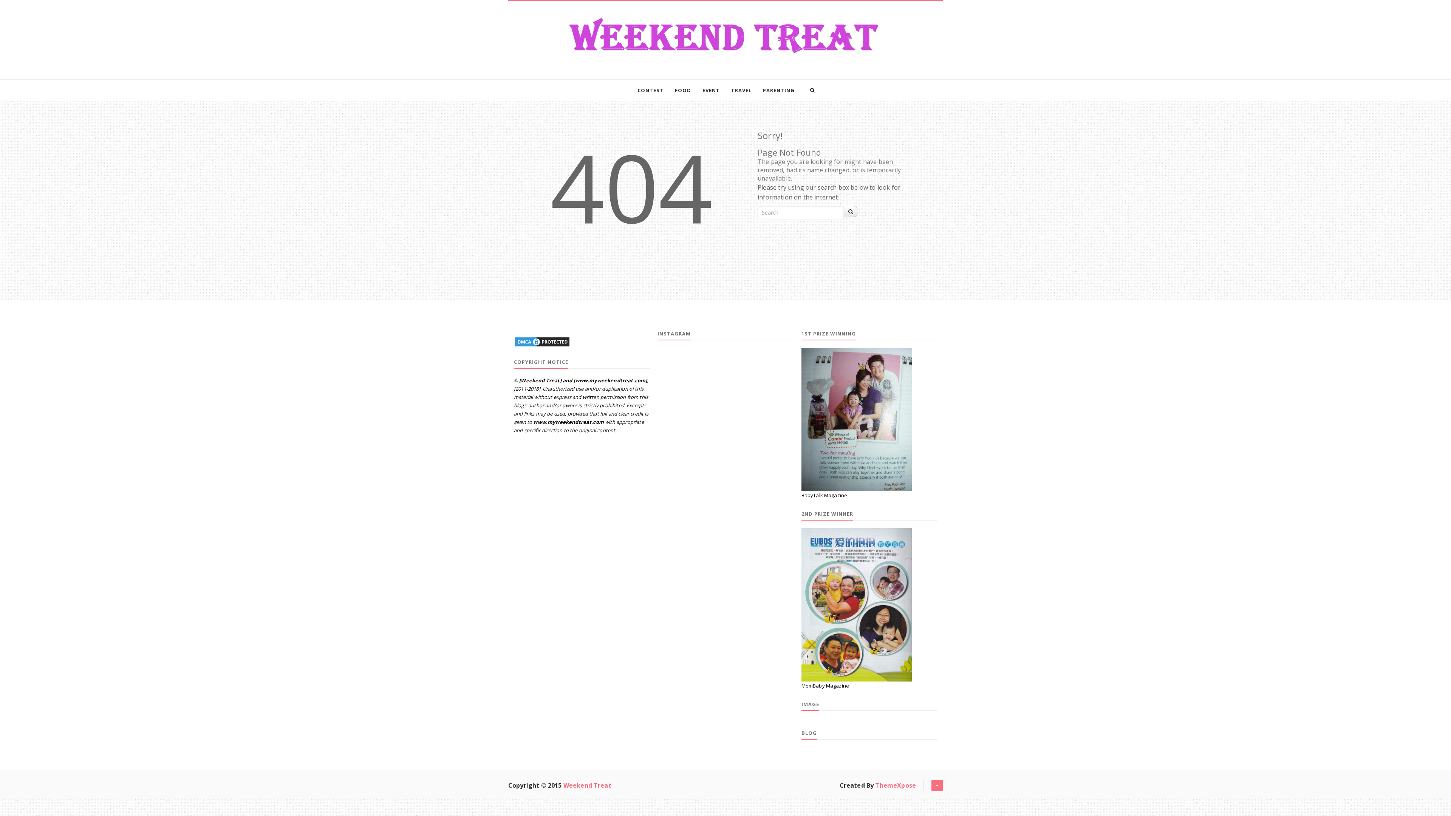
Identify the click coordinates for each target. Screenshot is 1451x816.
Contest (650, 90)
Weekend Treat (587, 785)
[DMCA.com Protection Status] (542, 341)
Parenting (779, 90)
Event (711, 90)
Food (683, 90)
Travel (741, 90)
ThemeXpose (895, 785)
